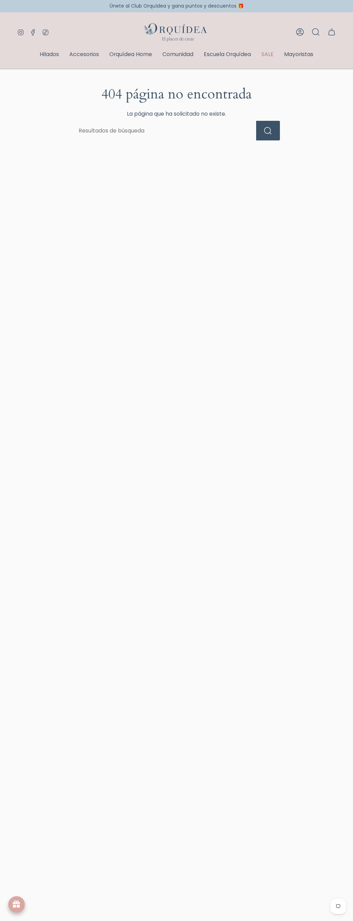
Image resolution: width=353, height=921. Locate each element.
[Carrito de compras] (332, 32)
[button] (49, 55)
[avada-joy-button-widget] (16, 904)
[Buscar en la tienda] (268, 130)
